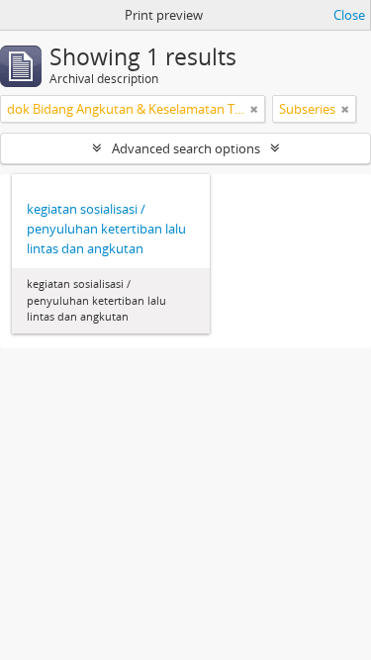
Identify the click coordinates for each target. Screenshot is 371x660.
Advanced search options (186, 148)
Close (349, 15)
